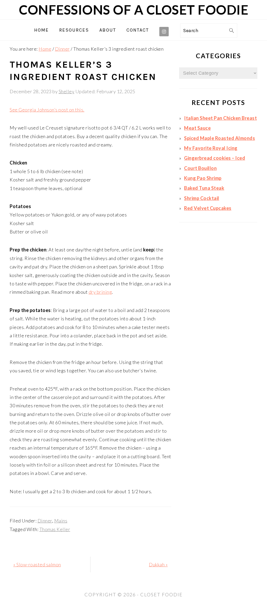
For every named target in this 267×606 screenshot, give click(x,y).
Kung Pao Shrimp (203, 178)
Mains (61, 520)
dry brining (100, 292)
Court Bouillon (200, 168)
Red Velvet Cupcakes (208, 208)
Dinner (45, 520)
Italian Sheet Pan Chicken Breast (220, 118)
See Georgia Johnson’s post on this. (47, 110)
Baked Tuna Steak (204, 188)
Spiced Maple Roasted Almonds (219, 138)
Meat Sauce (197, 128)
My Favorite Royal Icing (211, 148)
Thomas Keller (54, 529)
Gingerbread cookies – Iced (214, 158)
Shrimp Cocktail (201, 198)
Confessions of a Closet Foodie (133, 9)
